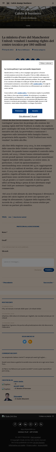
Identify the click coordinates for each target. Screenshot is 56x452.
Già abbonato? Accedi (28, 116)
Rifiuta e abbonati (45, 63)
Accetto (35, 111)
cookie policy (37, 84)
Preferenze (19, 111)
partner (26, 95)
